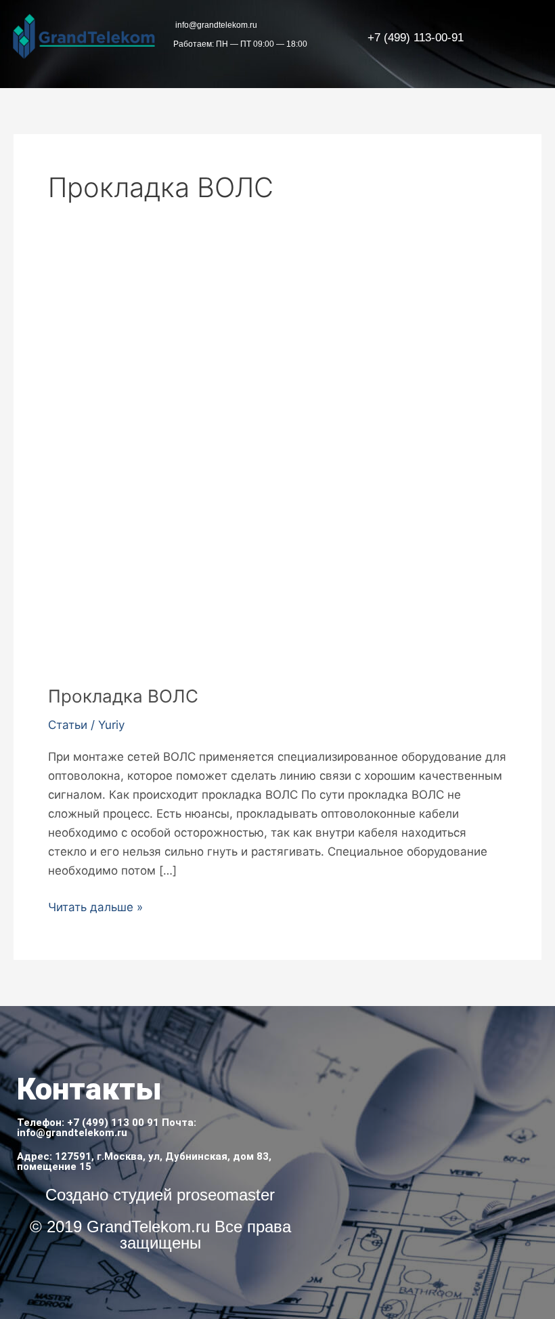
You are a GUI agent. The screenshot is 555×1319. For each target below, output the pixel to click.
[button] (527, 37)
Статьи (67, 725)
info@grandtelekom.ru (72, 1133)
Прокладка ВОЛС (123, 696)
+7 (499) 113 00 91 (113, 1122)
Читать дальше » (95, 906)
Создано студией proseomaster (160, 1195)
